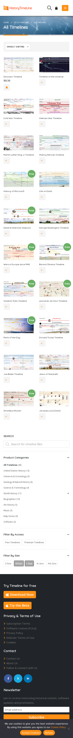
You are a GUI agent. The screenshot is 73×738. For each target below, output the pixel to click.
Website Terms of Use (20, 637)
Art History (9, 504)
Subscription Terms (18, 623)
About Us (12, 663)
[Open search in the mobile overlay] (36, 444)
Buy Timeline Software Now (42, 380)
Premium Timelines (34, 542)
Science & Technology (15, 487)
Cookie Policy (58, 727)
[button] (49, 8)
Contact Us (13, 658)
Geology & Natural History (17, 482)
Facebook (8, 678)
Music (6, 510)
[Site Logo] (18, 8)
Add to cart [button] (7, 87)
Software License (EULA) (21, 628)
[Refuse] (68, 728)
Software (8, 521)
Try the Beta (19, 605)
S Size (8, 563)
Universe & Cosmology (15, 476)
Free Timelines (12, 542)
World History (10, 493)
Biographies (10, 499)
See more (42, 82)
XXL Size (52, 563)
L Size (29, 563)
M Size (19, 563)
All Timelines (10, 464)
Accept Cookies (31, 732)
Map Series (9, 516)
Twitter (18, 678)
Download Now (22, 594)
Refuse (49, 732)
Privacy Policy (14, 633)
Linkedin (28, 678)
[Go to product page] (19, 64)
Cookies (11, 642)
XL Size (40, 563)
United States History (14, 470)
